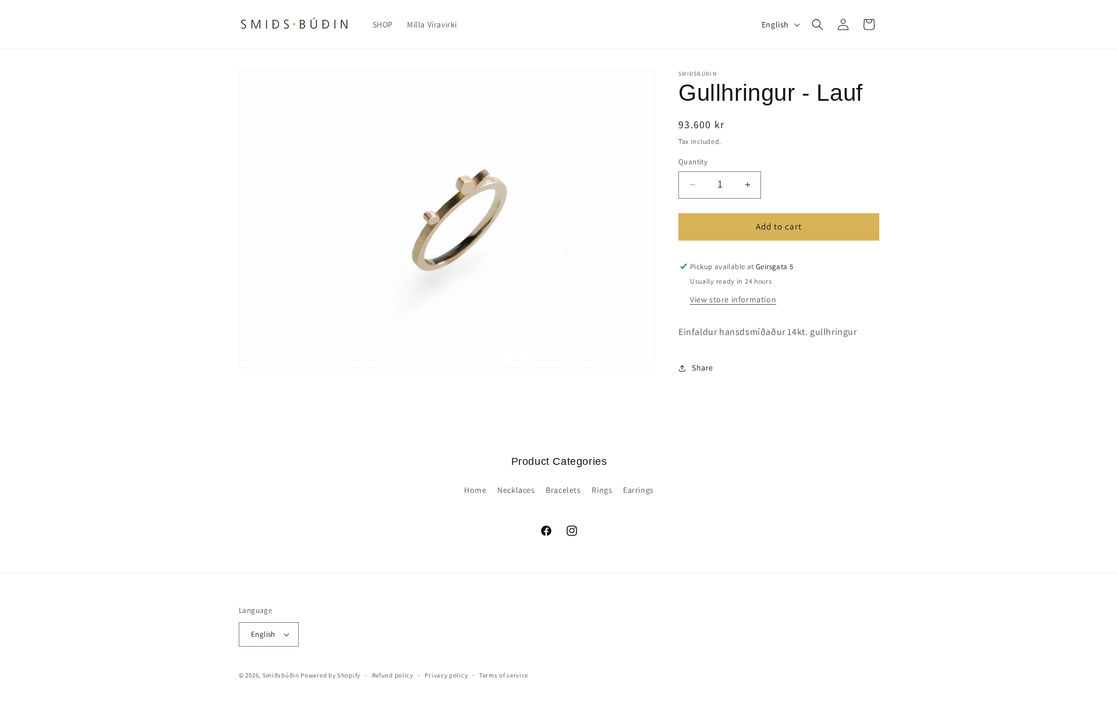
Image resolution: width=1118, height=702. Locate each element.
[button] (817, 24)
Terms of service (503, 675)
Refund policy (392, 675)
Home (475, 490)
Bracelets (563, 490)
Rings (602, 490)
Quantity (692, 162)
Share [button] (702, 367)
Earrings (638, 490)
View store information (733, 299)
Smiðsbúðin (281, 675)
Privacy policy (446, 675)
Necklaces (516, 490)
